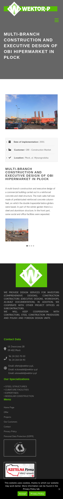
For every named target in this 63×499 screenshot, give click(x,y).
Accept (22, 493)
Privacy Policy (37, 493)
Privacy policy (10, 431)
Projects (7, 417)
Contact (7, 427)
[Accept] (59, 489)
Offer (6, 412)
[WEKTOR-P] (30, 9)
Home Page (9, 407)
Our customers (10, 422)
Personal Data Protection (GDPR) (18, 436)
